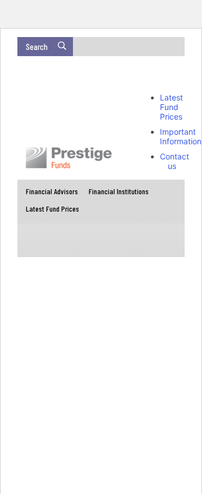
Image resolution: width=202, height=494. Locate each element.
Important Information (180, 136)
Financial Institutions (119, 191)
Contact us (174, 161)
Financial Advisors (52, 191)
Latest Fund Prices (171, 107)
